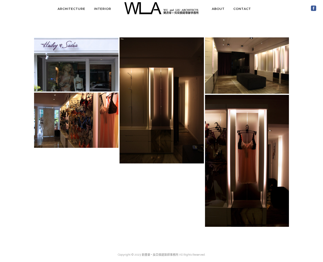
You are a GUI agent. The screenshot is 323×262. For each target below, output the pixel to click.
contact (242, 9)
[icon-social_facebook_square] (313, 8)
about (218, 9)
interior (102, 9)
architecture (71, 9)
